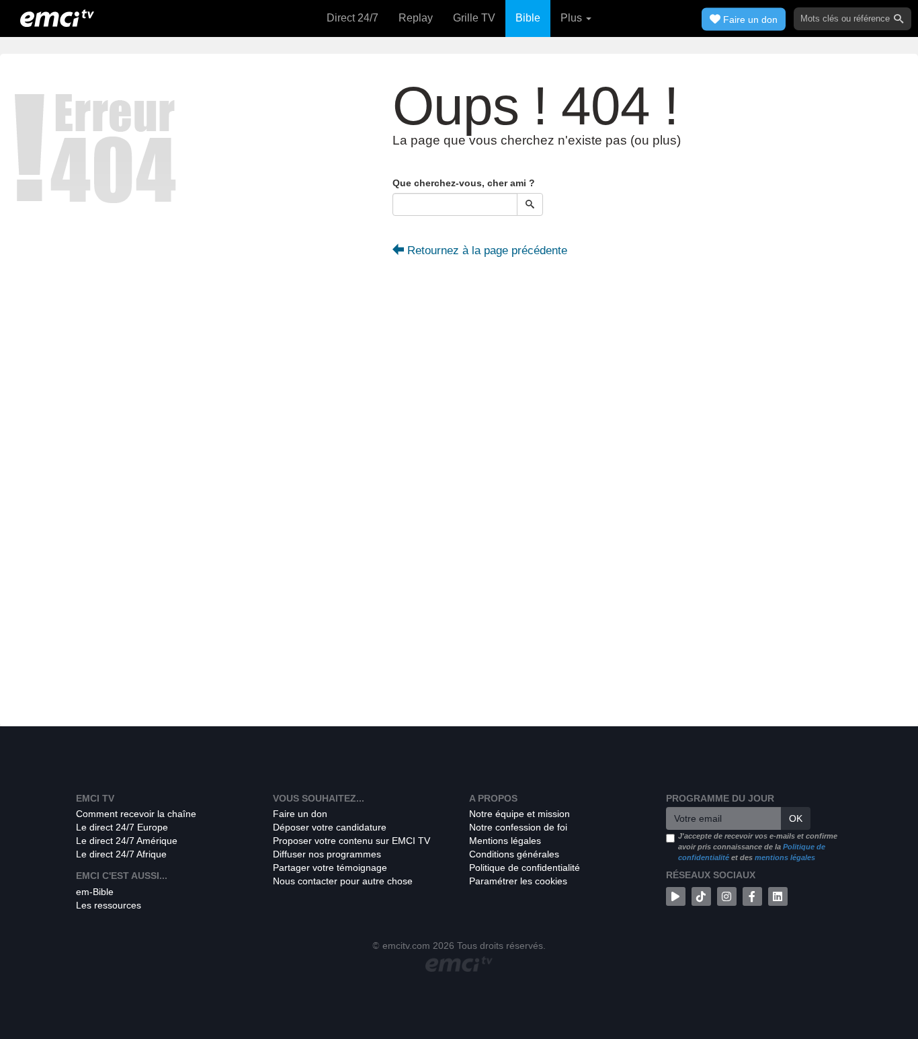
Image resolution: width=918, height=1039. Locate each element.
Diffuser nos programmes (327, 854)
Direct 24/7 (352, 18)
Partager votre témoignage (330, 867)
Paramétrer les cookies (518, 881)
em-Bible (95, 891)
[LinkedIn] (778, 896)
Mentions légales (505, 840)
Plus (572, 18)
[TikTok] (701, 896)
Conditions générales (514, 854)
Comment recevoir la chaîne (136, 813)
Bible (527, 18)
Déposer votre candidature (329, 827)
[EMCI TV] (57, 17)
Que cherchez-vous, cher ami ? (463, 183)
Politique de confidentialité (524, 867)
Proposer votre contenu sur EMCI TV (351, 840)
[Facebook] (752, 896)
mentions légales (785, 857)
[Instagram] (727, 896)
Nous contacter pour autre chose (343, 881)
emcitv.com (406, 945)
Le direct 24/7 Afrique (121, 854)
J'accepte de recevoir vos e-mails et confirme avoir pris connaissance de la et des (757, 846)
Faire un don (300, 813)
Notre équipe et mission (519, 813)
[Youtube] (675, 896)
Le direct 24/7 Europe (122, 827)
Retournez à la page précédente (485, 250)
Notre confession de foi (518, 827)
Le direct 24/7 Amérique (126, 840)
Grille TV (474, 18)
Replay (416, 18)
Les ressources (108, 905)
